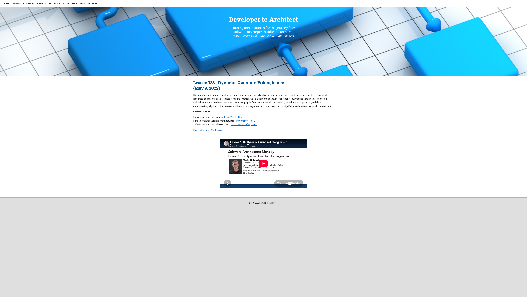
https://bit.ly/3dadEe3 (235, 117)
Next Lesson (217, 129)
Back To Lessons (201, 129)
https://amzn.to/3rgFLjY (245, 120)
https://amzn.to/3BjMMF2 (244, 124)
